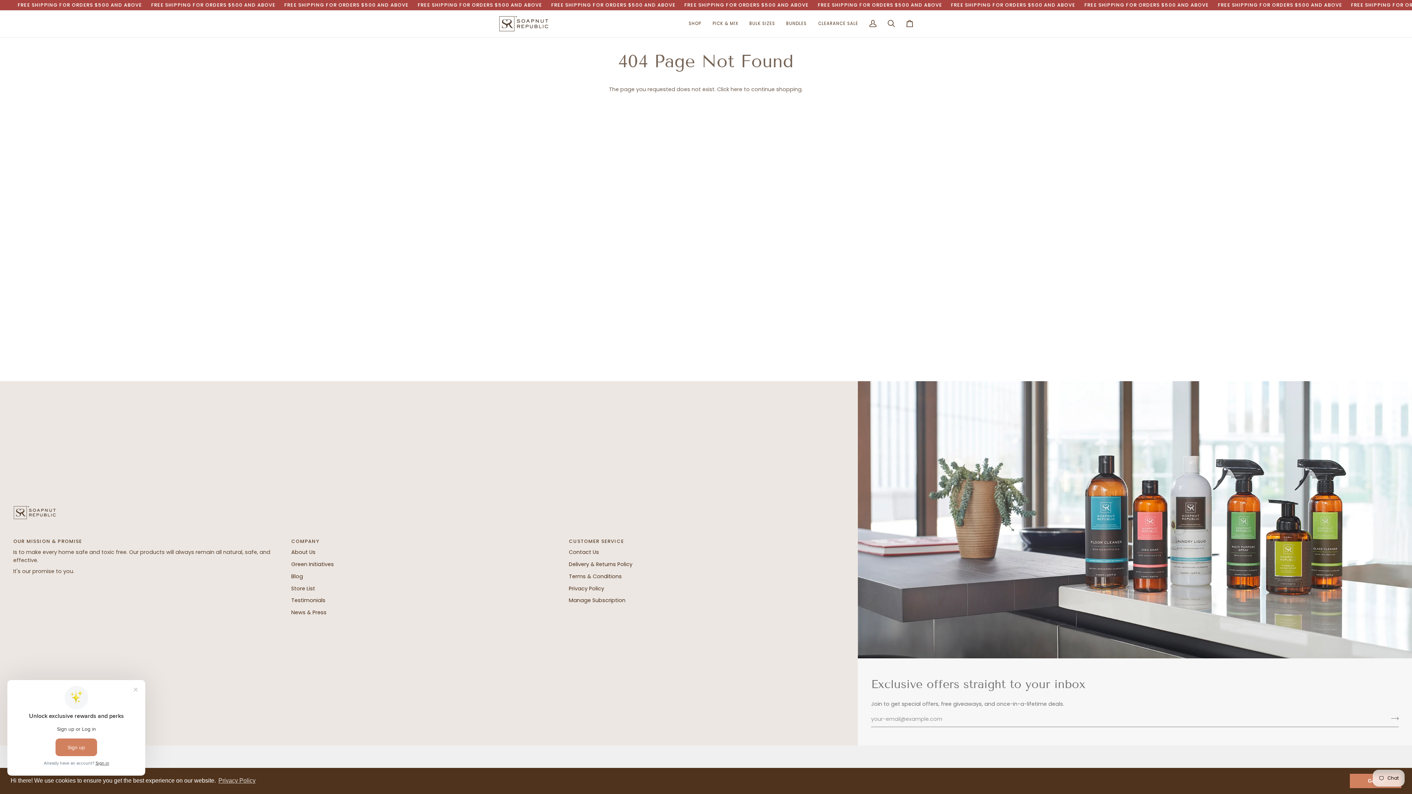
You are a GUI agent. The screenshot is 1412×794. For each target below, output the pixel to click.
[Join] (1393, 718)
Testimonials (308, 600)
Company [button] (305, 541)
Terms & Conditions (595, 576)
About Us (303, 552)
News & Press (309, 612)
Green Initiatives (312, 564)
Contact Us (584, 552)
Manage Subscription (597, 600)
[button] (695, 23)
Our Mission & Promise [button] (47, 541)
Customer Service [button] (596, 541)
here (736, 89)
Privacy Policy (586, 588)
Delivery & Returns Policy (600, 564)
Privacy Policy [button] (237, 780)
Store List (303, 588)
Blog (297, 576)
